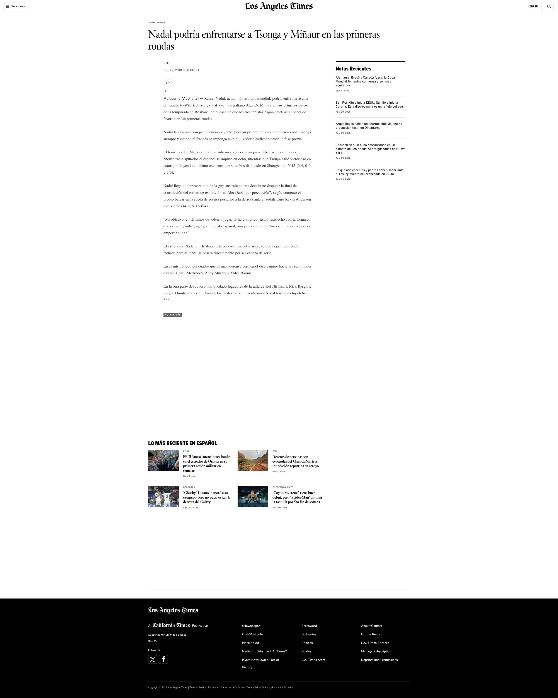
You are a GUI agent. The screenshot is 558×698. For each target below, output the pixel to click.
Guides (306, 651)
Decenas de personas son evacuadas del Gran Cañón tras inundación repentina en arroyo (295, 461)
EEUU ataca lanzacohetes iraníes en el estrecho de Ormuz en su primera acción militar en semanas (206, 463)
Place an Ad (250, 643)
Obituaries (308, 634)
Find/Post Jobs (252, 634)
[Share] (168, 82)
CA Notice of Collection (233, 687)
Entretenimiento (282, 487)
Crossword (309, 626)
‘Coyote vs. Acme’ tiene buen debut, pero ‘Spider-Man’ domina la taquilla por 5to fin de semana (297, 497)
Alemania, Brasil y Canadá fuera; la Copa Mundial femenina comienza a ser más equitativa (365, 81)
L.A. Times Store (313, 660)
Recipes (307, 643)
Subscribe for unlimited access (167, 635)
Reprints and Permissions (379, 660)
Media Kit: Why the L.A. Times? (264, 651)
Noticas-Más (157, 23)
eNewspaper (251, 626)
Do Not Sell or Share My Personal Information (270, 687)
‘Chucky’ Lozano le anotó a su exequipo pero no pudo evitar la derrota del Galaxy (206, 497)
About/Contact (371, 626)
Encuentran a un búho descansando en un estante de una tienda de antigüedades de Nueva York (370, 149)
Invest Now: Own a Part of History (260, 664)
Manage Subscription (376, 651)
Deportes (189, 487)
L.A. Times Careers (375, 643)
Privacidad (213, 687)
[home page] (279, 6)
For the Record (371, 634)
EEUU (186, 451)
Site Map (153, 641)
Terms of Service (197, 687)
